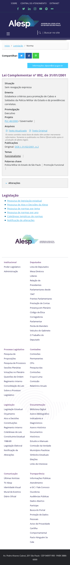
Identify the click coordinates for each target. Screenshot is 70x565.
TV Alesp (8, 482)
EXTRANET (54, 3)
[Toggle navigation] (8, 34)
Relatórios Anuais (38, 385)
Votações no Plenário (14, 372)
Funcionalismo (13, 156)
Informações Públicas (40, 478)
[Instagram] (35, 8)
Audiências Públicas (39, 496)
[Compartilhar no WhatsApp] (36, 56)
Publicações (11, 142)
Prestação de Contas (40, 303)
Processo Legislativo (14, 349)
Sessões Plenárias (12, 367)
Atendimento (36, 482)
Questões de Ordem (13, 376)
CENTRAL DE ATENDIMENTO (34, 3)
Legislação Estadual (13, 409)
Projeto (9, 117)
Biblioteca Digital (38, 409)
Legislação (18, 45)
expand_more (6, 183)
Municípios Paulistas (40, 450)
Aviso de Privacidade (40, 523)
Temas (8, 151)
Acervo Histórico (38, 427)
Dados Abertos (37, 500)
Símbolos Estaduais (39, 454)
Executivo (10, 113)
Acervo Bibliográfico (39, 413)
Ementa (9, 92)
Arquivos (10, 126)
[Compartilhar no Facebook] (28, 56)
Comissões (35, 349)
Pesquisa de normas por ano (22, 212)
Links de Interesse (38, 463)
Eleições (34, 459)
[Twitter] (23, 8)
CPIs (32, 363)
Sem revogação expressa (18, 87)
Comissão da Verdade (40, 445)
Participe (34, 505)
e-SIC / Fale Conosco (39, 487)
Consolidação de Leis (14, 385)
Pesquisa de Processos (15, 363)
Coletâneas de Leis (13, 432)
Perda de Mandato (39, 326)
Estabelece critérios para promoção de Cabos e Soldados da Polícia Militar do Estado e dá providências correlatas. (35, 100)
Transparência (37, 473)
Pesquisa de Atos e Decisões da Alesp (27, 204)
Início (7, 45)
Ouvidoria (35, 491)
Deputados (35, 262)
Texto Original (39, 130)
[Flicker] (52, 8)
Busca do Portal (37, 510)
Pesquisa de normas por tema (23, 208)
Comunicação (11, 473)
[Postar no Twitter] (21, 56)
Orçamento (9, 413)
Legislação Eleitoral (13, 445)
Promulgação (12, 109)
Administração (11, 271)
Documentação (37, 404)
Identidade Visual (12, 487)
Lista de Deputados (39, 266)
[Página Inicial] (35, 21)
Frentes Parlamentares (41, 298)
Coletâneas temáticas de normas (25, 216)
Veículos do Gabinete (40, 330)
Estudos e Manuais (39, 441)
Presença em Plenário (40, 307)
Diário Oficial (10, 496)
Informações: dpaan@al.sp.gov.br (48, 65)
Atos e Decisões (11, 418)
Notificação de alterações (21, 220)
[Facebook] (18, 8)
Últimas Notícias (12, 478)
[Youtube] (40, 8)
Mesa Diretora (37, 271)
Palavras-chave (13, 161)
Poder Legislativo (12, 266)
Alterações (14, 183)
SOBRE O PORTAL (14, 3)
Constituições (10, 422)
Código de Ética (37, 312)
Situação (9, 83)
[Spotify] (46, 8)
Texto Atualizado (18, 130)
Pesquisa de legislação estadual (24, 200)
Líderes (33, 275)
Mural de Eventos (12, 491)
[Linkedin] (29, 8)
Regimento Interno (13, 381)
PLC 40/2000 (11, 121)
